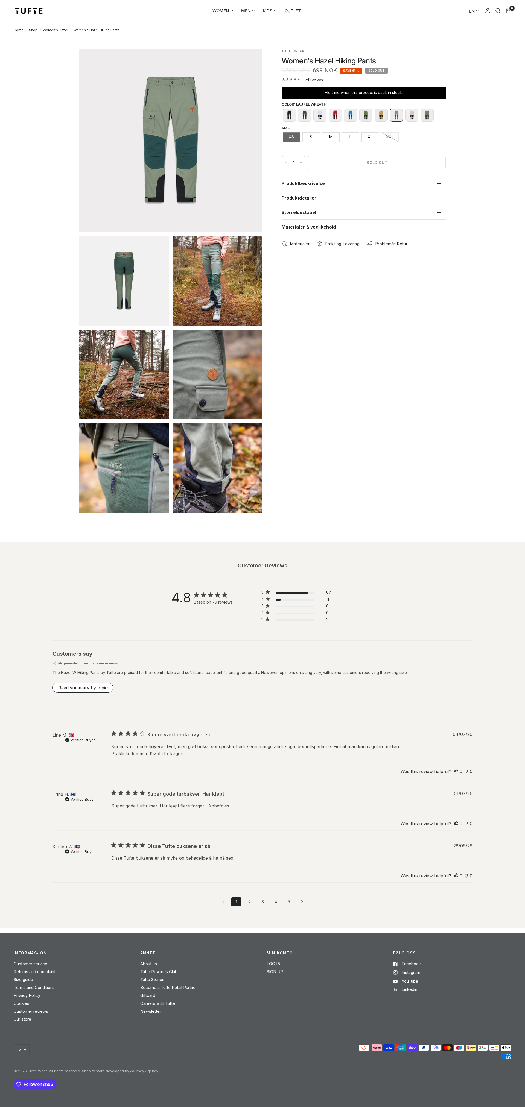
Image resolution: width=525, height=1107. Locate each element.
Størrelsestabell (299, 212)
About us (148, 963)
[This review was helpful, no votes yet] (456, 771)
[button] (289, 115)
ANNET (148, 953)
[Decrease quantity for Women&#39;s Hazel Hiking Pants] (286, 162)
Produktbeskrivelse (303, 183)
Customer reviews (31, 1011)
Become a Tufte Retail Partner (168, 987)
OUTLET (293, 10)
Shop (33, 30)
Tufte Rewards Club (158, 971)
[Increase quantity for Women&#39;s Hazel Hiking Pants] (301, 162)
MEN (245, 10)
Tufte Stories (152, 979)
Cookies (21, 1003)
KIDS (267, 10)
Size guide (23, 979)
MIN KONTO (280, 953)
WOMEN (220, 10)
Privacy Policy (27, 995)
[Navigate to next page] (302, 901)
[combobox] (498, 11)
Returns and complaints (36, 971)
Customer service (30, 963)
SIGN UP (275, 971)
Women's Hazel (55, 30)
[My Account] (488, 11)
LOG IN (273, 963)
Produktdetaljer (299, 198)
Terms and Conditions (34, 987)
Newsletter (150, 1011)
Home (19, 30)
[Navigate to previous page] (223, 901)
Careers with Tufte (157, 1003)
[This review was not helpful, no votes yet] (466, 771)
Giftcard (147, 995)
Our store (22, 1019)
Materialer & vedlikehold (309, 227)
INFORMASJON (30, 953)
